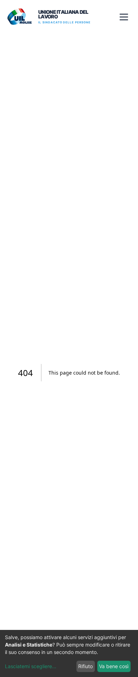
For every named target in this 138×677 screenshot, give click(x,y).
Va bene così (113, 666)
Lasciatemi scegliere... (30, 666)
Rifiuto (85, 666)
